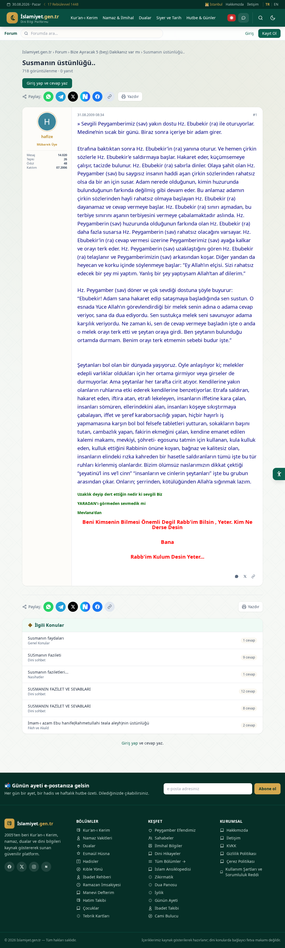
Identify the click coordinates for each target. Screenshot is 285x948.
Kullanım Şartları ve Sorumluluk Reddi (243, 871)
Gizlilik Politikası (241, 853)
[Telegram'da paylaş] (61, 97)
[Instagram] (34, 867)
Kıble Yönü (93, 869)
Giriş (249, 33)
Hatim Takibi (94, 900)
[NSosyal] (46, 867)
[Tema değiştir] (272, 17)
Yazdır (133, 96)
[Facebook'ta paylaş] (97, 97)
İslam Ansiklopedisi (173, 869)
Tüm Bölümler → (170, 861)
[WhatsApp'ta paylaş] (48, 97)
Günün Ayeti (166, 900)
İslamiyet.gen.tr (37, 52)
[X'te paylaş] (73, 97)
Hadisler (91, 861)
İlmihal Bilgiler (168, 845)
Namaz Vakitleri (97, 838)
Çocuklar (91, 908)
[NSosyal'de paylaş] (85, 97)
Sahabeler (164, 838)
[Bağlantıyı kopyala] (110, 97)
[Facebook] (9, 867)
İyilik (159, 892)
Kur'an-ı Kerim (96, 830)
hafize (47, 136)
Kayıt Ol (269, 33)
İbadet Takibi (167, 908)
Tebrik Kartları (96, 915)
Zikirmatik (164, 877)
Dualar (89, 845)
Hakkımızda (235, 4)
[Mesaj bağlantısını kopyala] (253, 576)
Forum (10, 33)
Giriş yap (130, 743)
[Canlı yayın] (231, 17)
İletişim (253, 4)
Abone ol (267, 788)
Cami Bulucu (166, 915)
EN (276, 4)
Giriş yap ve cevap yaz (47, 83)
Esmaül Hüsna (96, 853)
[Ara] (260, 17)
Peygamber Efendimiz (175, 830)
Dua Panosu (166, 884)
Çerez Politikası (241, 861)
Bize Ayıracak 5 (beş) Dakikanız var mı (105, 52)
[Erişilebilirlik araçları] (279, 474)
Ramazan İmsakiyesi (102, 884)
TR (268, 4)
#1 (255, 115)
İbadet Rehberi (97, 877)
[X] (22, 867)
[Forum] (244, 17)
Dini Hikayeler (168, 853)
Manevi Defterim (98, 892)
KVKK (231, 845)
